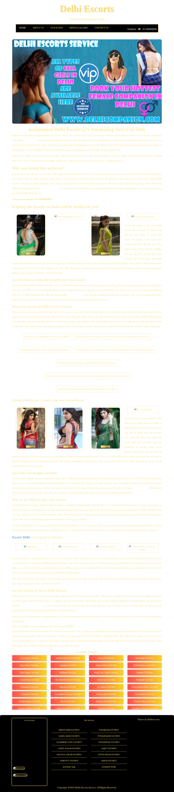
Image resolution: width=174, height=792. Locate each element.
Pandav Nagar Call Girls (144, 701)
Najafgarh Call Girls (144, 679)
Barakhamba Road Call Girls (67, 679)
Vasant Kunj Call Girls (29, 679)
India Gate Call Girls (106, 679)
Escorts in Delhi (75, 294)
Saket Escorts (108, 748)
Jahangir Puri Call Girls (106, 701)
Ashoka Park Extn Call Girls (67, 658)
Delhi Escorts (87, 9)
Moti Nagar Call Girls (29, 672)
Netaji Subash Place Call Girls (145, 686)
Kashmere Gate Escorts (69, 742)
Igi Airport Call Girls (106, 686)
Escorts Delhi (21, 537)
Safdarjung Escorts (108, 742)
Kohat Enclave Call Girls (144, 665)
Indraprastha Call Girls (106, 694)
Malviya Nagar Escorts (69, 754)
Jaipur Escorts (108, 760)
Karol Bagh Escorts (69, 736)
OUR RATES (57, 27)
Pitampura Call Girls (29, 686)
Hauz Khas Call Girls (29, 665)
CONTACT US (101, 27)
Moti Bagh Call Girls (145, 658)
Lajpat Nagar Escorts (69, 748)
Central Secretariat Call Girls (67, 708)
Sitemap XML (69, 767)
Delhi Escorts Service (31, 605)
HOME (22, 27)
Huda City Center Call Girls (106, 672)
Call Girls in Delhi (50, 188)
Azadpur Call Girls (68, 665)
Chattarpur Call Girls (29, 694)
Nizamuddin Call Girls (144, 694)
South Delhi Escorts (109, 754)
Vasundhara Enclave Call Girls (68, 694)
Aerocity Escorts (69, 760)
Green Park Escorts (69, 730)
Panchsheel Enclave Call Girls (145, 708)
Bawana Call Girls (68, 686)
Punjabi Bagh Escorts (109, 736)
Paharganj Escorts (109, 730)
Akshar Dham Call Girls (106, 665)
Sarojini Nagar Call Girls (29, 701)
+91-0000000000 (149, 29)
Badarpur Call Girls (67, 672)
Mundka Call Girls (145, 672)
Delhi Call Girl (140, 488)
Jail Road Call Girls (106, 708)
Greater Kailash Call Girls (29, 708)
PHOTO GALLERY (79, 27)
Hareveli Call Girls (106, 658)
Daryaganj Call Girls (29, 658)
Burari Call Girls (68, 701)
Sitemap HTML (109, 767)
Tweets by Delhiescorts (149, 719)
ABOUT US (38, 27)
